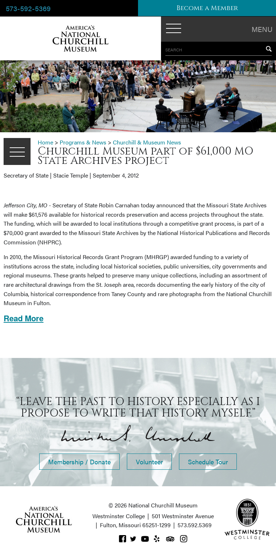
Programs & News (83, 142)
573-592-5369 (28, 8)
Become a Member (207, 8)
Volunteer (149, 461)
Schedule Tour (208, 461)
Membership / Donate (79, 461)
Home (45, 142)
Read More (23, 318)
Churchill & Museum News (147, 142)
